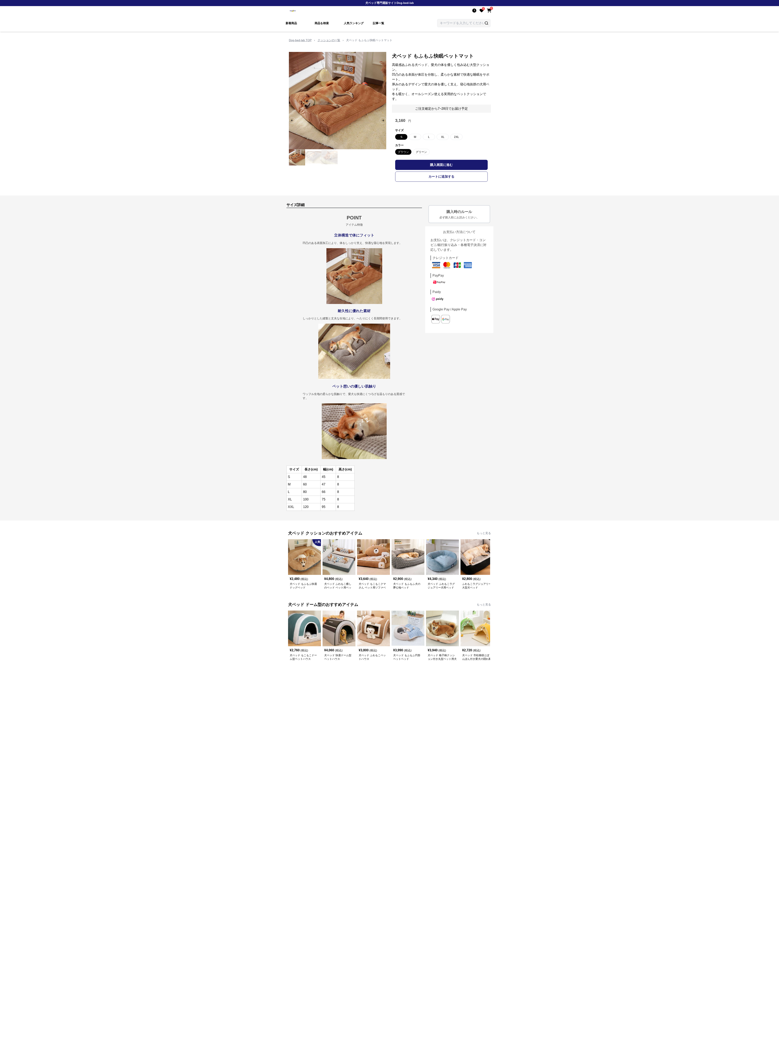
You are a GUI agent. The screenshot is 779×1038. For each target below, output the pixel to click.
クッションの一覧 (328, 40)
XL (442, 136)
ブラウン (403, 151)
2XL (456, 136)
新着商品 (291, 23)
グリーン (421, 151)
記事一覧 (378, 23)
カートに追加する (441, 176)
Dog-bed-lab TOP (300, 40)
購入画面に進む (441, 164)
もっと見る (484, 533)
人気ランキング (354, 23)
